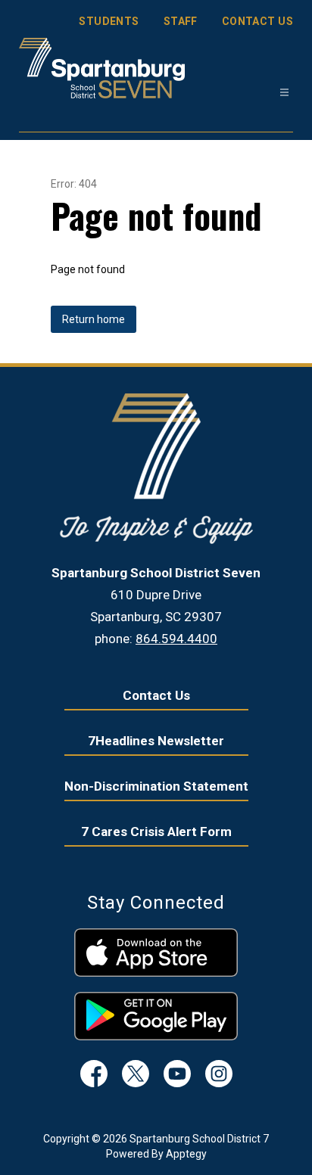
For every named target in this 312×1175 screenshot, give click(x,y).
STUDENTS (109, 21)
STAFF (181, 21)
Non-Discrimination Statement (156, 786)
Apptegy (186, 1154)
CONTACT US (257, 21)
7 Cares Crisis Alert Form (156, 831)
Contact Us (156, 695)
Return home (93, 319)
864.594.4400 (176, 638)
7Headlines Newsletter (156, 740)
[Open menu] (284, 92)
